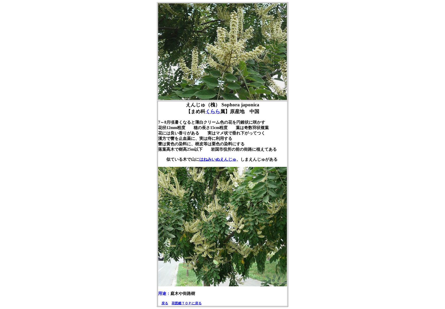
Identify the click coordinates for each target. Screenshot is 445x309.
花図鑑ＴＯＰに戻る (187, 303)
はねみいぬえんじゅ (217, 159)
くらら (213, 111)
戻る (164, 303)
